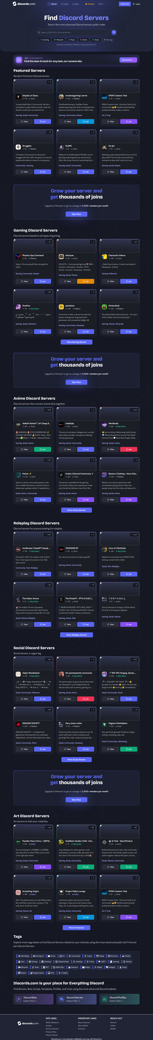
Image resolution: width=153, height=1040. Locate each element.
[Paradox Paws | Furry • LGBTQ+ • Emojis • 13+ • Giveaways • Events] (33, 848)
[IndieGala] (76, 430)
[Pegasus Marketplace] (119, 730)
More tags (109, 40)
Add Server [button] (125, 4)
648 (49, 710)
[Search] (114, 32)
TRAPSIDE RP (71, 548)
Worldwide (113, 423)
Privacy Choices (52, 1035)
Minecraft (60, 40)
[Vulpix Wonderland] (33, 680)
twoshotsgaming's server (76, 95)
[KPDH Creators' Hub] (119, 102)
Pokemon (113, 273)
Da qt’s (112, 146)
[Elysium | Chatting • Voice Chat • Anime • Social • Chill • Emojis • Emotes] (119, 480)
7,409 (49, 535)
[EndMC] (76, 152)
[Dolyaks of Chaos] (33, 102)
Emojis (65, 4)
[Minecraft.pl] (119, 312)
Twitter (113, 1026)
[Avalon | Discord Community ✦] (76, 480)
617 (50, 242)
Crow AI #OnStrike (117, 548)
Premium (81, 1029)
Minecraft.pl (114, 305)
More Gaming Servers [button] (76, 342)
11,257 (135, 535)
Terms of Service (52, 1029)
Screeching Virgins (30, 891)
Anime (84, 40)
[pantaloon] (76, 312)
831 (136, 242)
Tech (28, 568)
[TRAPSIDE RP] (76, 555)
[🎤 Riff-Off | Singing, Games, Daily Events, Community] (119, 680)
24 (136, 710)
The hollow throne (30, 598)
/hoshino (26, 305)
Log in (138, 4)
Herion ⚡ (27, 473)
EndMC (68, 146)
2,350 (135, 410)
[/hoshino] (33, 312)
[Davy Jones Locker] (76, 730)
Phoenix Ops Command (33, 255)
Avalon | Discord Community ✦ (79, 473)
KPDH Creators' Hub (118, 95)
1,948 (49, 410)
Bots (77, 4)
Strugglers (26, 146)
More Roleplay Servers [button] (76, 635)
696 (49, 659)
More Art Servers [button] (76, 927)
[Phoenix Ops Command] (33, 262)
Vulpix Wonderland (30, 673)
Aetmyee (69, 255)
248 (49, 827)
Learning (29, 165)
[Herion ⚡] (33, 480)
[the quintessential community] (76, 680)
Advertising (122, 741)
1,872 (135, 659)
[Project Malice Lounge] (76, 898)
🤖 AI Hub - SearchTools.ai (120, 841)
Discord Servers (84, 1022)
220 (49, 585)
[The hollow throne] (33, 605)
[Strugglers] (33, 152)
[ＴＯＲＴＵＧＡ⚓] (119, 605)
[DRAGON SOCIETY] (33, 730)
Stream (79, 115)
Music (73, 40)
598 (49, 292)
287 (135, 827)
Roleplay (34, 568)
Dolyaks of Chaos (30, 95)
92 (93, 585)
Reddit (113, 1029)
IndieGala (69, 423)
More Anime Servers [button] (76, 510)
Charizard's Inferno (117, 255)
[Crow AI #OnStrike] (119, 555)
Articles (48, 1026)
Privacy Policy (51, 1032)
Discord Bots (83, 1026)
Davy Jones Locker (73, 723)
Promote (91, 4)
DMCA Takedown (52, 1022)
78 (50, 132)
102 (93, 827)
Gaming (46, 40)
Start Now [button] (76, 214)
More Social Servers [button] (76, 759)
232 (49, 878)
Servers (54, 4)
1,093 (49, 460)
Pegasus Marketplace (118, 723)
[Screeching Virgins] (33, 898)
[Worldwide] (119, 430)
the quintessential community (78, 673)
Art (103, 115)
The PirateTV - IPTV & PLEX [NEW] (81, 598)
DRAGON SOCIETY (31, 723)
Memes (74, 275)
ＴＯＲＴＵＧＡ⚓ (117, 598)
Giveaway (80, 325)
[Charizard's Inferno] (119, 262)
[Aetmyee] (76, 262)
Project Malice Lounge (75, 891)
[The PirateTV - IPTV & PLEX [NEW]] (76, 605)
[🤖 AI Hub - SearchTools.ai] (119, 848)
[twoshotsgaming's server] (76, 102)
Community (33, 115)
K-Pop (107, 115)
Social (97, 40)
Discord (113, 1022)
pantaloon (70, 305)
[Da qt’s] (119, 152)
